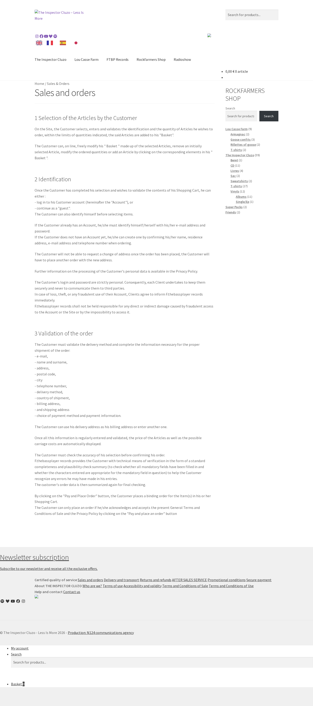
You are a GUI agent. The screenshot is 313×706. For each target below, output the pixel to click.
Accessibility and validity (143, 585)
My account (20, 648)
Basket (18, 684)
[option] (51, 43)
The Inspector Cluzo (50, 59)
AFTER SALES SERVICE (189, 580)
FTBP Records (118, 59)
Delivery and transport (121, 580)
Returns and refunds (155, 580)
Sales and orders (90, 580)
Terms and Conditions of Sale (185, 585)
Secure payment (259, 580)
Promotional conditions (227, 580)
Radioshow (182, 59)
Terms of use (113, 585)
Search (230, 108)
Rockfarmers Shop (151, 59)
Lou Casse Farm (86, 59)
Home (39, 83)
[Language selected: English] (59, 42)
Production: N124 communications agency (101, 632)
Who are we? (92, 585)
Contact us (71, 591)
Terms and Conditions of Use (231, 585)
